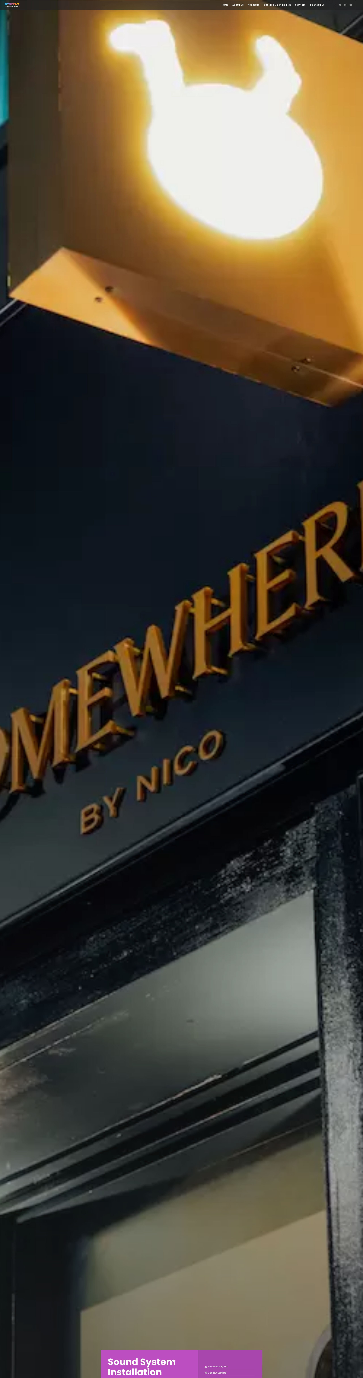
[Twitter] (340, 5)
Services (300, 5)
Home (225, 5)
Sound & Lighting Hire (277, 5)
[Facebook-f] (335, 5)
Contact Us (317, 5)
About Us (238, 5)
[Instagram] (345, 5)
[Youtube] (350, 5)
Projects (254, 5)
